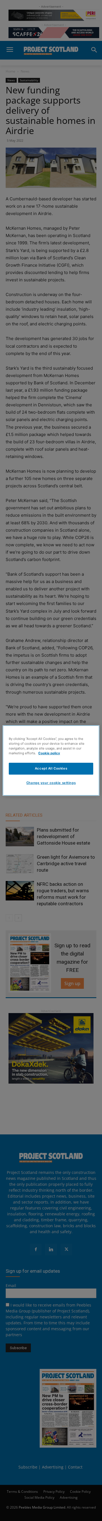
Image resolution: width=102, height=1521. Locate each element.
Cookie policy (49, 753)
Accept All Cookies (51, 768)
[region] (51, 760)
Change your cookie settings (51, 783)
